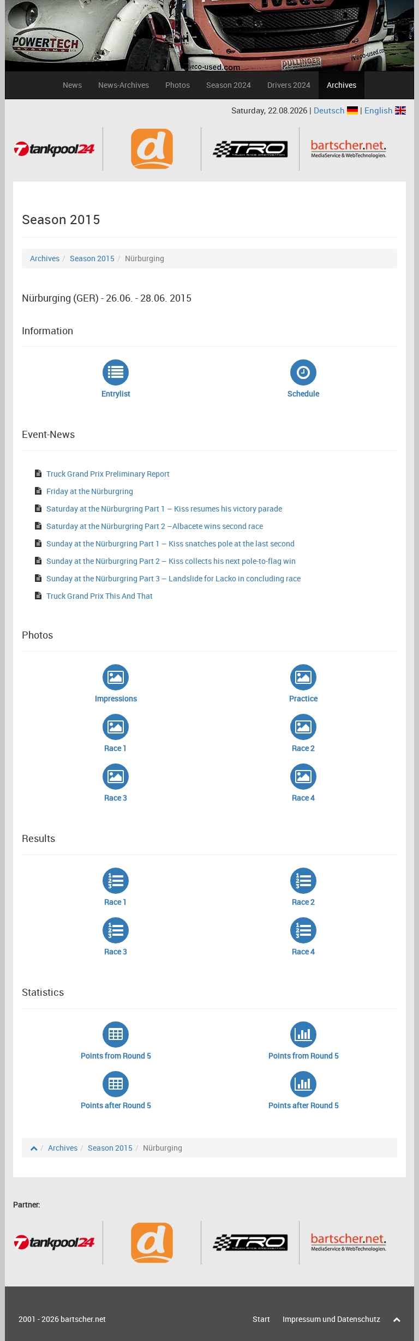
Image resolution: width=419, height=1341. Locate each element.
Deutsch (330, 110)
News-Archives (123, 85)
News (72, 85)
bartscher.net (83, 1319)
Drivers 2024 (288, 85)
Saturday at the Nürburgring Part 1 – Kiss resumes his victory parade (164, 508)
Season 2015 (92, 258)
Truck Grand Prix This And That (99, 596)
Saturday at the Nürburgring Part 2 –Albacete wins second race (154, 526)
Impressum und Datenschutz (331, 1319)
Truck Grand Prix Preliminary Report (108, 473)
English (379, 110)
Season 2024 (228, 85)
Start (261, 1319)
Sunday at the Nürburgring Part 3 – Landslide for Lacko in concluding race (173, 578)
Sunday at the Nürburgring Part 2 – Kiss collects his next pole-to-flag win (171, 561)
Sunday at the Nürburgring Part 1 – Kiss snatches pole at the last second (170, 543)
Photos (177, 85)
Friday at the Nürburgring (89, 491)
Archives (341, 85)
